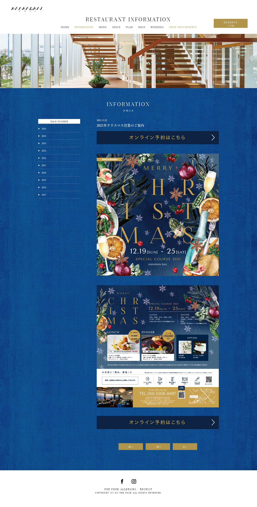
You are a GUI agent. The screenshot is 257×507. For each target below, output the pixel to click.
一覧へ (157, 446)
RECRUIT (146, 489)
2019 (44, 180)
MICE (141, 27)
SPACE (116, 27)
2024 (44, 143)
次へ (185, 446)
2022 (44, 158)
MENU (103, 27)
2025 (44, 136)
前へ (130, 446)
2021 (44, 165)
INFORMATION (84, 27)
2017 (44, 194)
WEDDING (157, 27)
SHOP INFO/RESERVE (183, 27)
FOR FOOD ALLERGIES (120, 489)
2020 (44, 172)
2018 (44, 187)
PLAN (129, 27)
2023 (44, 150)
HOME (65, 27)
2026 (44, 128)
